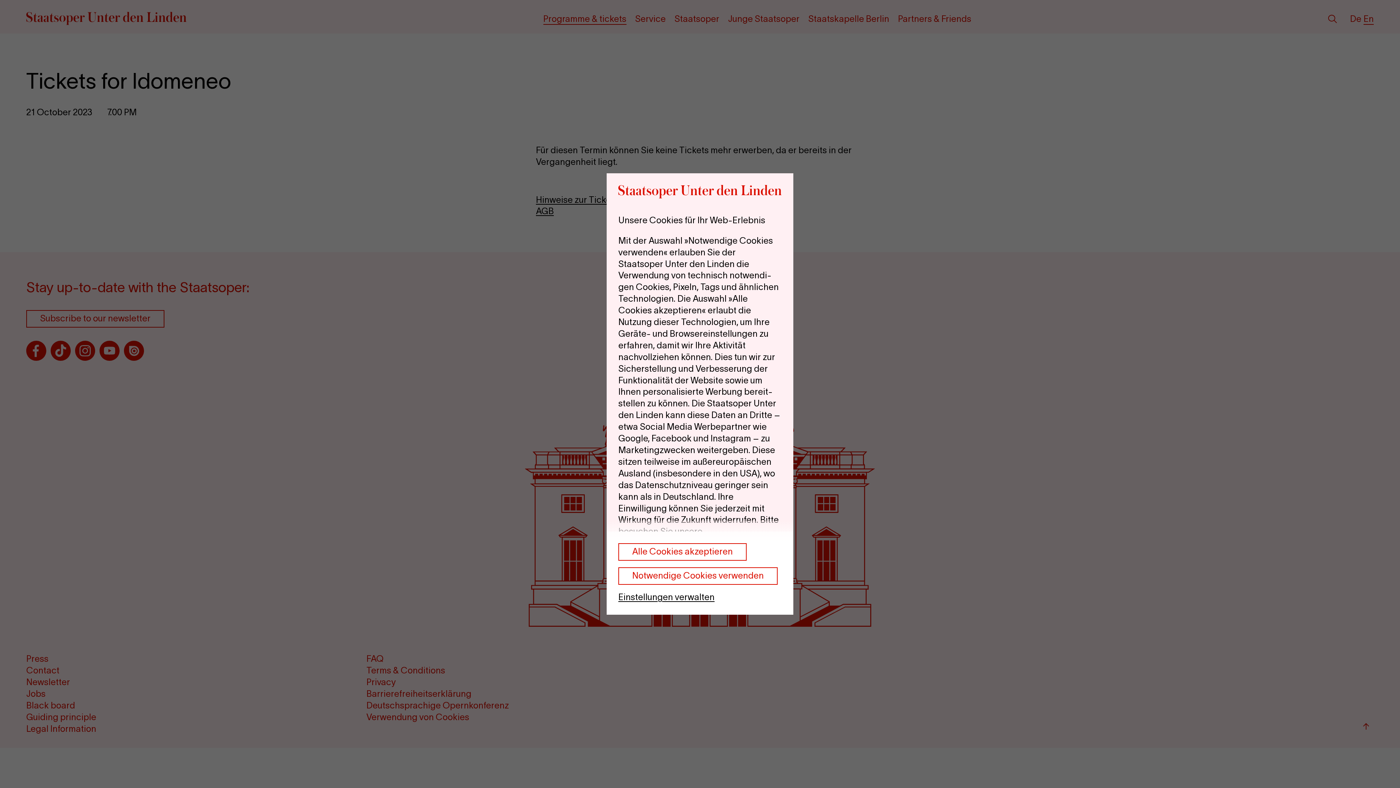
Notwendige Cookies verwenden (698, 575)
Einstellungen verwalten (666, 597)
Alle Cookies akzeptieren (682, 551)
